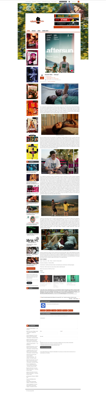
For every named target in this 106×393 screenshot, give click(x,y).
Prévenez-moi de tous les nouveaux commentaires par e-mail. (51, 343)
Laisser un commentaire (51, 81)
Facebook (43, 310)
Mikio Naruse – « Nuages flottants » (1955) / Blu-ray (32, 255)
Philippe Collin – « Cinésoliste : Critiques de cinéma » (32, 332)
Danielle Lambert (49, 76)
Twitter (48, 310)
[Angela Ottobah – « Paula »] (73, 278)
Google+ (54, 310)
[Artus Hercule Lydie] (32, 132)
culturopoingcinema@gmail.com (71, 293)
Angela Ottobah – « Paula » (71, 282)
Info (69, 1)
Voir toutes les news (31, 268)
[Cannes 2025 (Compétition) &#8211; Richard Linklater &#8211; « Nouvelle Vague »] (59, 278)
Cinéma (28, 31)
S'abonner (29, 282)
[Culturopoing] (37, 25)
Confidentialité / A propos (46, 1)
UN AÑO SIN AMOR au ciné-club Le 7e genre (32, 204)
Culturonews (34, 1)
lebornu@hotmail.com (56, 293)
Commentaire (42, 317)
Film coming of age (58, 79)
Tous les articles (28, 1)
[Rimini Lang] (32, 142)
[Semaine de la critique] (53, 8)
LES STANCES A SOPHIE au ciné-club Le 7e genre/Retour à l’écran (32, 214)
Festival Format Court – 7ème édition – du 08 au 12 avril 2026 (32, 234)
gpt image (28, 376)
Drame (53, 79)
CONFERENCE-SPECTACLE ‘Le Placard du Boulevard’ (32, 193)
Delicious (71, 310)
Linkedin (60, 310)
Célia (27, 328)
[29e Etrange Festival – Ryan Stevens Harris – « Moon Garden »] (46, 278)
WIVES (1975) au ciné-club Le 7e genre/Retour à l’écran (31, 265)
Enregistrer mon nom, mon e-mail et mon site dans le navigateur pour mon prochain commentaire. (56, 342)
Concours (38, 1)
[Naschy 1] (32, 115)
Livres (39, 31)
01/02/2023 (56, 78)
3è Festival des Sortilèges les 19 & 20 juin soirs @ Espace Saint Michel (32, 224)
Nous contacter (54, 1)
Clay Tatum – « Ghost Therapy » (73, 298)
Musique (34, 31)
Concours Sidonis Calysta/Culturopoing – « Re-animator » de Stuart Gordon (32, 336)
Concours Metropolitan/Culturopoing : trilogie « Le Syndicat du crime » (31, 381)
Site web (41, 336)
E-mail (61, 331)
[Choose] (32, 48)
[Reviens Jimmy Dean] (32, 65)
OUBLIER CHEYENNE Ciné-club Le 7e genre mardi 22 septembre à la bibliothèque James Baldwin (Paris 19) (32, 182)
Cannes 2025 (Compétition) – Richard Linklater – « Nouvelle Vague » (58, 283)
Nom (41, 331)
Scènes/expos (45, 31)
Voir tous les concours (66, 27)
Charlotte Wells (48, 78)
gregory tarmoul (29, 339)
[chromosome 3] (32, 98)
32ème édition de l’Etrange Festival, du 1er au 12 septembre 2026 (32, 172)
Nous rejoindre (64, 1)
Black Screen (28, 331)
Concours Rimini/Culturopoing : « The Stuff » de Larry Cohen (32, 369)
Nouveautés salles (52, 77)
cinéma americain (49, 79)
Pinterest (65, 310)
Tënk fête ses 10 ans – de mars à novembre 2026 (31, 245)
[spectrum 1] (32, 159)
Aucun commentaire (43, 81)
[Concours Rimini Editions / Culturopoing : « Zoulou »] (67, 16)
